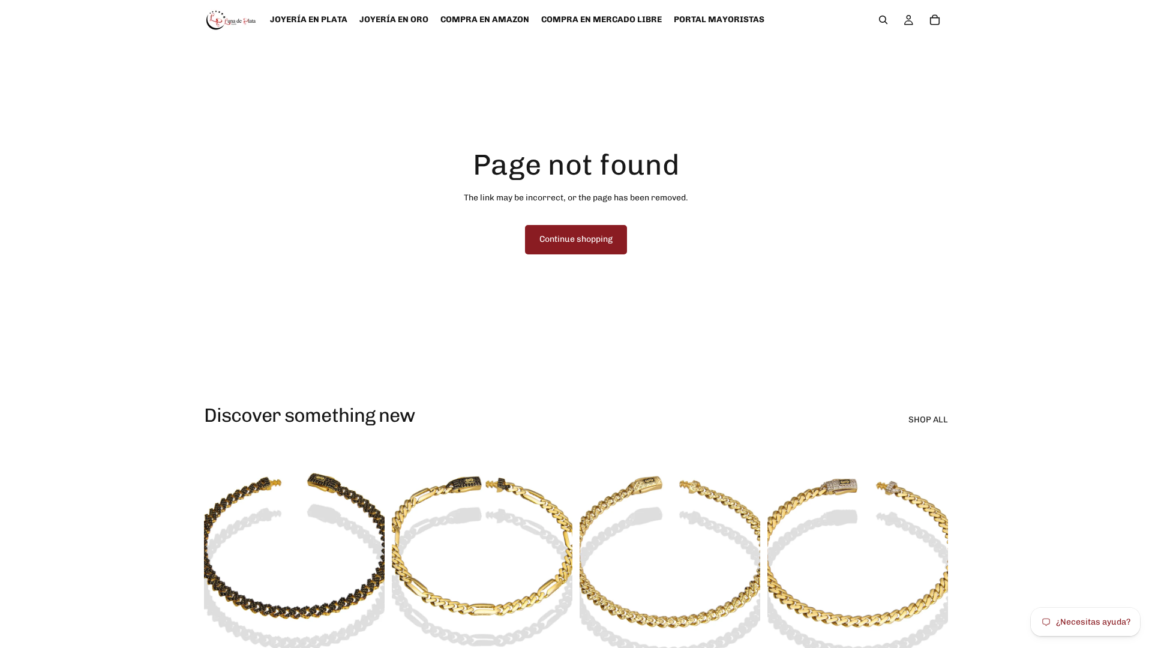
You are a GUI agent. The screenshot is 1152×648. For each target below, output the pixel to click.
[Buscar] (883, 20)
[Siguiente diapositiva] (367, 552)
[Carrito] (935, 20)
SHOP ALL (928, 420)
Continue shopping (576, 239)
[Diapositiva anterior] (222, 552)
